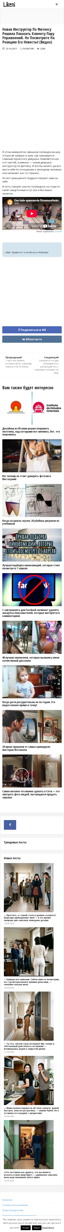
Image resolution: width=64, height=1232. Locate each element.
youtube (58, 231)
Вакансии (7, 1199)
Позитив (28, 48)
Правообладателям (12, 1210)
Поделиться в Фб (33, 330)
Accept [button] (26, 1227)
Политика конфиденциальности (19, 1215)
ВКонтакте (33, 339)
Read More (48, 1227)
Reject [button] (37, 1227)
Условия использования (15, 1205)
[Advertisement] (32, 110)
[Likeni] (17, 4)
